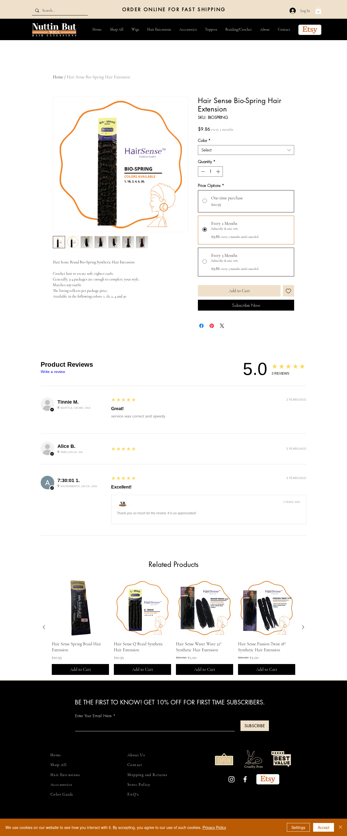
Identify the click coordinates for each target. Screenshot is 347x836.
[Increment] (218, 172)
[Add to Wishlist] (288, 290)
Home (58, 77)
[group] (173, 627)
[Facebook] (245, 779)
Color (204, 140)
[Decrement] (202, 172)
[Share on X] (222, 326)
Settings (298, 827)
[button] (318, 10)
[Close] (340, 827)
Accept (323, 827)
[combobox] (246, 150)
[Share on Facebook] (201, 326)
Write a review (53, 371)
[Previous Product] (44, 627)
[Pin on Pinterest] (211, 326)
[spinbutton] (210, 172)
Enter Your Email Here (93, 716)
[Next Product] (303, 627)
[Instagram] (231, 779)
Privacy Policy (214, 827)
